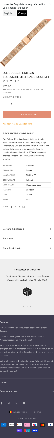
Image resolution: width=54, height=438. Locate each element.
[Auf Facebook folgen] (1, 403)
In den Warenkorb (27, 114)
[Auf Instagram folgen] (8, 403)
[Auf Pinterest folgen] (16, 403)
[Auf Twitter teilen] (15, 207)
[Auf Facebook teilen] (11, 207)
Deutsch (38, 412)
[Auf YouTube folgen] (23, 403)
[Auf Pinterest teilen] (19, 207)
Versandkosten (19, 89)
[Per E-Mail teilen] (23, 207)
